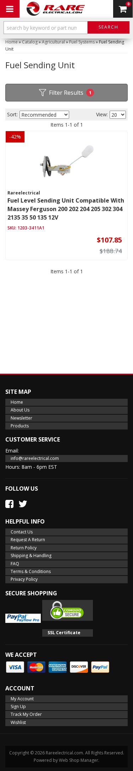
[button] (66, 29)
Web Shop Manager (78, 760)
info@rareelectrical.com (35, 458)
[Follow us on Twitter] (22, 504)
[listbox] (44, 115)
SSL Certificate (64, 633)
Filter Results (70, 93)
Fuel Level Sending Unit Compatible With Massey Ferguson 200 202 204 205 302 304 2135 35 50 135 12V (65, 209)
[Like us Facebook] (9, 504)
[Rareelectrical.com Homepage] (56, 9)
